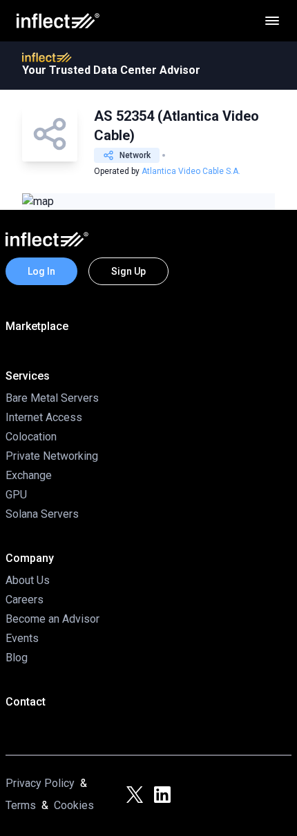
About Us (28, 580)
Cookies (74, 805)
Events (22, 638)
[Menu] (272, 21)
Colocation (31, 436)
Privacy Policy (40, 783)
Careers (25, 599)
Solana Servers (42, 514)
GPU (16, 494)
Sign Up (128, 271)
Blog (17, 657)
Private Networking (52, 456)
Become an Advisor (52, 618)
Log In (41, 271)
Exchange (29, 475)
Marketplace (37, 326)
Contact (26, 701)
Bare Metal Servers (52, 398)
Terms (21, 805)
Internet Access (44, 417)
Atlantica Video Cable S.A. (191, 171)
